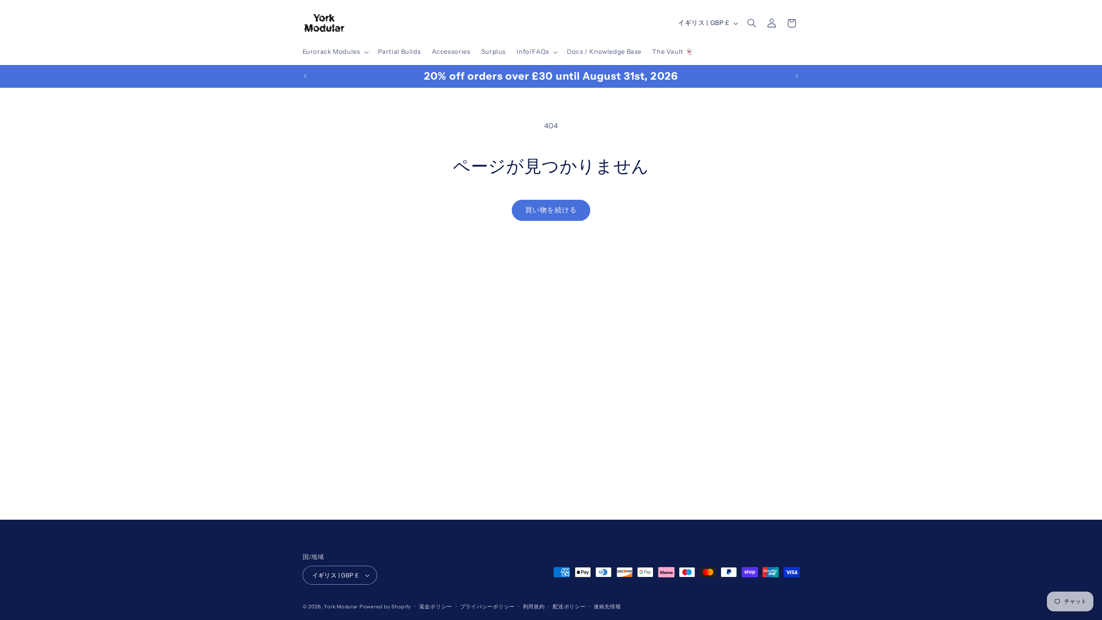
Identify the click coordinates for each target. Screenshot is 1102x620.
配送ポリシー (569, 607)
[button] (334, 52)
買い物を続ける (550, 210)
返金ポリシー (435, 607)
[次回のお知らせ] (796, 76)
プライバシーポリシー (487, 607)
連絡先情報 (607, 607)
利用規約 (534, 607)
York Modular (341, 607)
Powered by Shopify (385, 607)
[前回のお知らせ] (305, 76)
